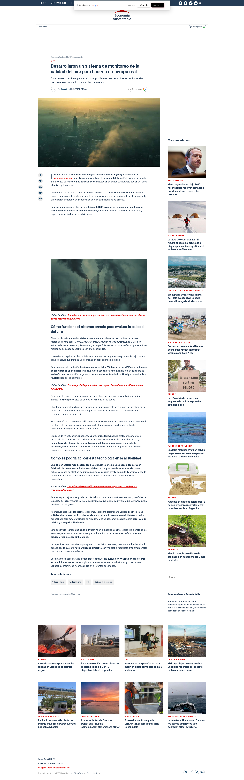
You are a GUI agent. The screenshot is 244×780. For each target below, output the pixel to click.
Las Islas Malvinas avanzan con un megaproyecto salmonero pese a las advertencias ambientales (186, 453)
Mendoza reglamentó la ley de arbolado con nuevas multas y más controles (186, 557)
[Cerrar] (167, 3)
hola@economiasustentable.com (54, 767)
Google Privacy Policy (75, 773)
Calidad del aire (58, 582)
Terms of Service (92, 773)
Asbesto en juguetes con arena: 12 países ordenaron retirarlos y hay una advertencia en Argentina (186, 505)
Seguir (157, 5)
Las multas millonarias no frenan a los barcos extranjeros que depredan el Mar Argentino (186, 724)
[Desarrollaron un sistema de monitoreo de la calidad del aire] (122, 15)
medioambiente (75, 582)
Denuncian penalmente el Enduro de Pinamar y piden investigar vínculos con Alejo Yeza (185, 350)
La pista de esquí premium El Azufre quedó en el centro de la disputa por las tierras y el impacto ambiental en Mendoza (186, 244)
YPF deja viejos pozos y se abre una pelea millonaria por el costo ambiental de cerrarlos (185, 667)
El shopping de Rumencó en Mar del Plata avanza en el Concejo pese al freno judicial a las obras (185, 298)
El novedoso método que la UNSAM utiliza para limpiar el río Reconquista (142, 724)
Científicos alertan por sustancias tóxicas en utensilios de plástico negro (56, 667)
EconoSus (65, 89)
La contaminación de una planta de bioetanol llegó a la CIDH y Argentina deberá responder (100, 667)
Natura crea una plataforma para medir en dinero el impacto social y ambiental (143, 667)
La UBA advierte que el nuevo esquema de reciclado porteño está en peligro (184, 401)
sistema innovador (63, 178)
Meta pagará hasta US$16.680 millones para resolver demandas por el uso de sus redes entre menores (186, 189)
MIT (88, 582)
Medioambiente (58, 3)
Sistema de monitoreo (103, 582)
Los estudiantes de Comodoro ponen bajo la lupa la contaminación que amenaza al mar (100, 724)
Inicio (43, 3)
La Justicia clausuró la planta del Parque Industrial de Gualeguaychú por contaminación (56, 724)
